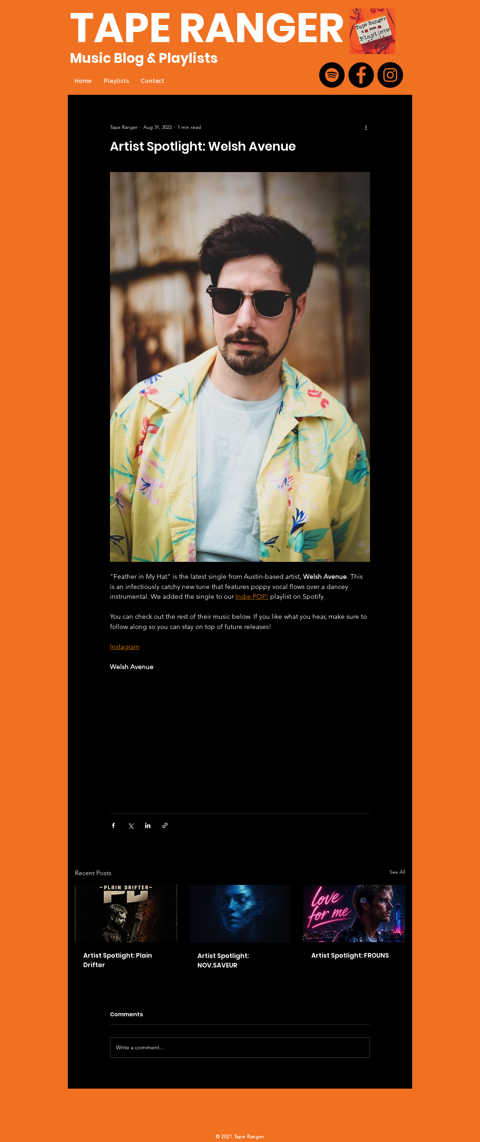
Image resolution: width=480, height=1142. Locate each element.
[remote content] (171, 739)
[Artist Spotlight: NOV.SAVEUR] (240, 914)
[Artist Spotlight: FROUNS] (354, 913)
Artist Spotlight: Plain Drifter (117, 960)
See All (397, 872)
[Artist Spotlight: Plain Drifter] (126, 913)
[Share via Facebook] (113, 825)
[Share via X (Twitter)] (130, 825)
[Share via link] (165, 825)
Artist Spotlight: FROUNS (350, 955)
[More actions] (366, 127)
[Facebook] (361, 75)
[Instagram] (390, 75)
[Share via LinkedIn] (147, 825)
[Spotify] (332, 75)
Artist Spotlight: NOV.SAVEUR (223, 960)
